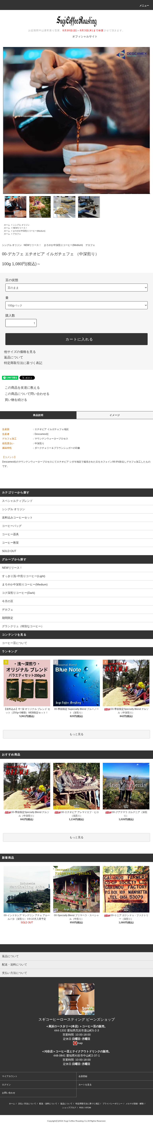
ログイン (6, 1084)
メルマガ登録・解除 (135, 1104)
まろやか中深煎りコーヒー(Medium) (29, 231)
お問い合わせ (8, 1093)
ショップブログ (69, 1107)
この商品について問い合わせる (27, 393)
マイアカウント (9, 1076)
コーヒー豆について (14, 643)
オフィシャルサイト (84, 36)
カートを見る (85, 1084)
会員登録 (82, 1076)
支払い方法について (27, 1104)
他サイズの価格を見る (20, 351)
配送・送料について (48, 1104)
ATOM (88, 1107)
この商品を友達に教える (22, 387)
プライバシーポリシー (113, 1104)
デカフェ (17, 234)
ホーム (7, 225)
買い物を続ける (16, 399)
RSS (81, 1107)
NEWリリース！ (20, 228)
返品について (13, 357)
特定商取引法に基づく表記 (23, 363)
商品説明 (38, 415)
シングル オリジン (21, 225)
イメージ (115, 415)
